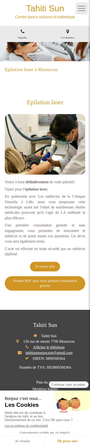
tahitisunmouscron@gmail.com (48, 353)
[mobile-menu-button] (82, 8)
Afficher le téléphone (49, 347)
